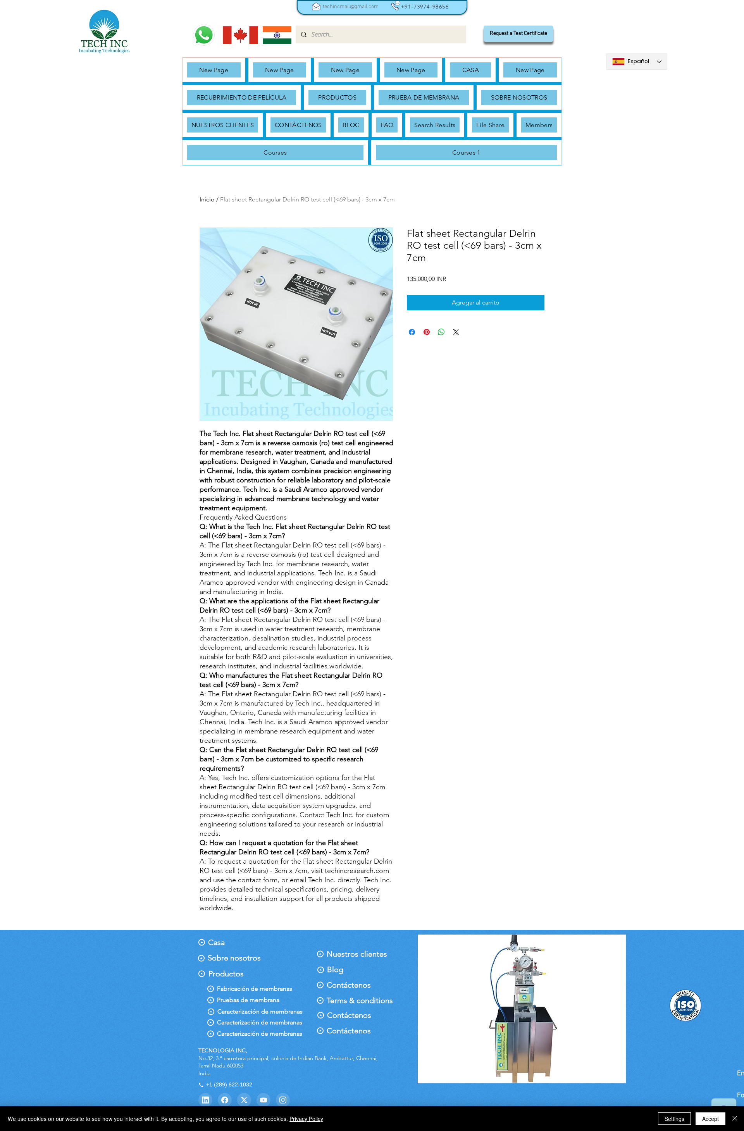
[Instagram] (283, 1100)
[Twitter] (244, 1100)
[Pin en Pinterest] (426, 332)
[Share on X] (456, 332)
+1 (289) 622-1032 (229, 1084)
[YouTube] (263, 1100)
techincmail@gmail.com (351, 6)
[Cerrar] (734, 1118)
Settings (674, 1118)
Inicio (207, 199)
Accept (710, 1118)
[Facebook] (225, 1100)
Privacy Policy (306, 1118)
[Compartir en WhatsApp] (441, 332)
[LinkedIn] (205, 1100)
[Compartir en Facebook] (412, 332)
